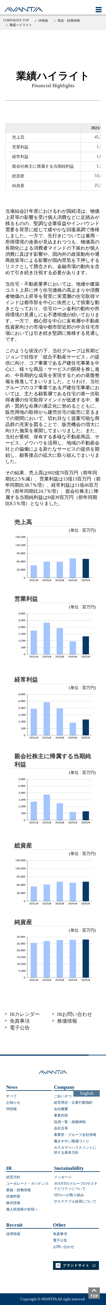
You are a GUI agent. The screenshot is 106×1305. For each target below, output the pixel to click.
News (12, 1087)
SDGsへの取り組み (69, 1195)
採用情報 (13, 1234)
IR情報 (43, 20)
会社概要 (61, 1109)
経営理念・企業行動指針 (73, 1102)
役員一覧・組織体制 (70, 1122)
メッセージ (63, 1177)
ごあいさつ (63, 1096)
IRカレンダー (25, 1014)
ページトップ (97, 1296)
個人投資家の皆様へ (22, 1209)
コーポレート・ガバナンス (27, 1184)
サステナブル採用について (75, 1201)
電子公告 (20, 1028)
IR (9, 1168)
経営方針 (13, 1177)
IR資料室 (13, 1196)
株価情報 (67, 1021)
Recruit (14, 1225)
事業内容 (61, 1115)
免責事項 (20, 1021)
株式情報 (13, 1203)
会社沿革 (61, 1128)
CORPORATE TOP (16, 20)
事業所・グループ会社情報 (75, 1135)
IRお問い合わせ (74, 1014)
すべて (11, 1096)
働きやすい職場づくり (71, 1141)
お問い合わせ (63, 1247)
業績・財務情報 (68, 20)
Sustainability (69, 1168)
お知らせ (13, 1102)
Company (64, 1087)
